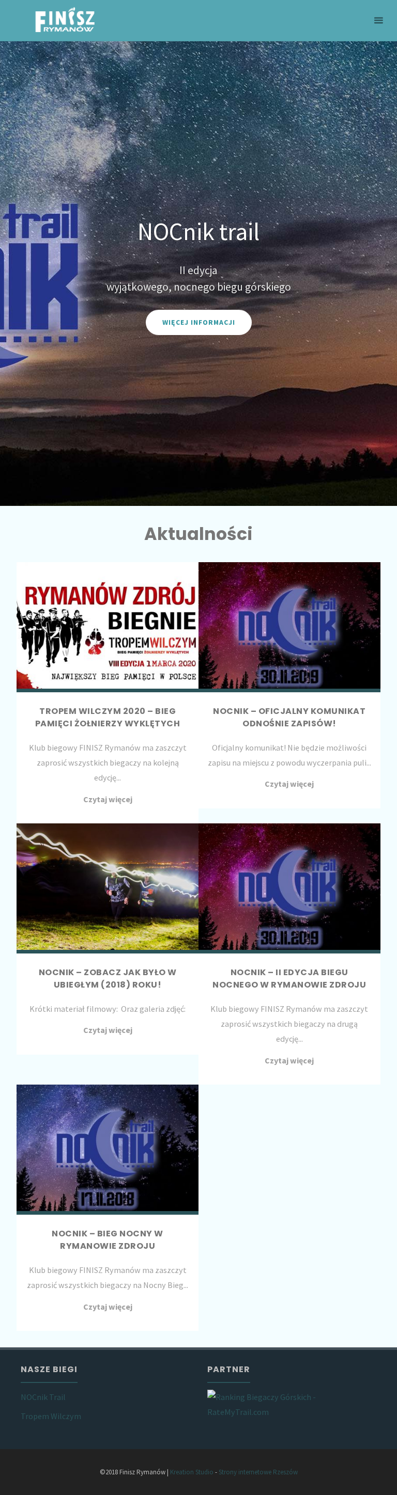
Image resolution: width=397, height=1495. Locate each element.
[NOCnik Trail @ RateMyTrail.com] (291, 1403)
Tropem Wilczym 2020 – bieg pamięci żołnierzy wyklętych (107, 717)
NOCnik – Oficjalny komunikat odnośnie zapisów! (289, 717)
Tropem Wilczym (51, 1416)
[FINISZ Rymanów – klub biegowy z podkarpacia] (65, 20)
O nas (264, 333)
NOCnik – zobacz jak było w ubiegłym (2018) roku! (108, 978)
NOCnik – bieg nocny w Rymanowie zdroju (107, 1240)
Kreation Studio (191, 1472)
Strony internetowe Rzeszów (258, 1472)
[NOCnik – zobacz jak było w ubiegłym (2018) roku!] (107, 888)
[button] (21, 274)
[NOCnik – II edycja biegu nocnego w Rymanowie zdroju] (289, 888)
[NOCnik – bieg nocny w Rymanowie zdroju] (107, 1150)
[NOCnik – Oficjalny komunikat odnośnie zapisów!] (289, 627)
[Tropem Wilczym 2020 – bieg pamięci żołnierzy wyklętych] (107, 627)
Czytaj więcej (107, 799)
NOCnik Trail (43, 1397)
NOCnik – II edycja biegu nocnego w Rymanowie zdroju (289, 978)
